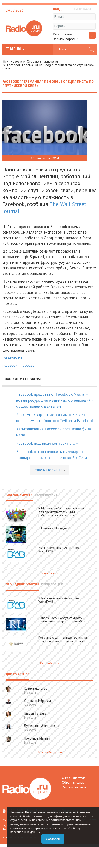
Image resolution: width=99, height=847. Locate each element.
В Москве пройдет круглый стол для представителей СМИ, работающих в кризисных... (61, 511)
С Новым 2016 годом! (54, 528)
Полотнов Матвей (37, 738)
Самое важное (46, 494)
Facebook (9, 365)
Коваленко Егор (35, 688)
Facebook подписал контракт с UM (47, 443)
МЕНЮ (15, 49)
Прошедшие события (22, 584)
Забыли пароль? (65, 39)
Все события (49, 663)
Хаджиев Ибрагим (37, 701)
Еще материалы (48, 470)
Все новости (49, 573)
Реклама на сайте (74, 787)
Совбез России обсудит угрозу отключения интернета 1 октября (61, 619)
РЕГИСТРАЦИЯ (82, 8)
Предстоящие (52, 584)
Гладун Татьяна (35, 713)
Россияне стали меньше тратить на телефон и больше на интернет (62, 639)
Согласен (53, 839)
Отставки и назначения (43, 61)
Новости (16, 61)
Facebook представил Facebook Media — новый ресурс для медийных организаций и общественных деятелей (55, 400)
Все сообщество (49, 752)
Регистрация (62, 34)
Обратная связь (73, 782)
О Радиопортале (74, 778)
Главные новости (19, 494)
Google (28, 365)
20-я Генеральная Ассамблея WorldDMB (58, 549)
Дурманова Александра (41, 726)
